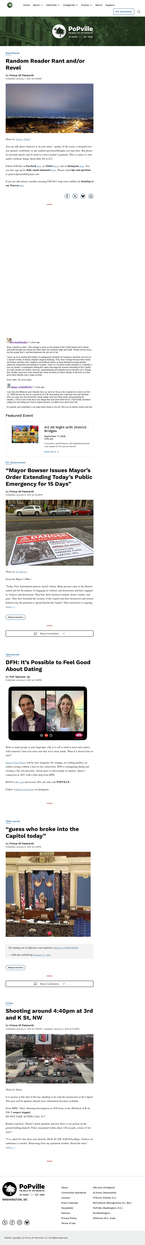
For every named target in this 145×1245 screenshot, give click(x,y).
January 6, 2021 (43, 954)
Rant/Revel (12, 53)
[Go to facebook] (12, 1222)
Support (110, 5)
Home (26, 5)
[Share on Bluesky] (83, 196)
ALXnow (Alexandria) (104, 1192)
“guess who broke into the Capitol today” (42, 832)
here (39, 166)
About (36, 5)
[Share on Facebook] (67, 196)
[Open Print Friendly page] (90, 196)
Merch (98, 5)
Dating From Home (16, 762)
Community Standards (73, 1192)
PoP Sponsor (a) (19, 676)
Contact (65, 1197)
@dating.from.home (23, 789)
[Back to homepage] (12, 5)
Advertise (51, 5)
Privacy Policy (68, 1218)
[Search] (138, 11)
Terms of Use (68, 1223)
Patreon (65, 1213)
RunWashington (101, 1213)
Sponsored (12, 654)
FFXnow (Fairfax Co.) (104, 1197)
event (21, 782)
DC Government (15, 462)
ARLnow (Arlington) (104, 1187)
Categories (69, 5)
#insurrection (15, 617)
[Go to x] (4, 1222)
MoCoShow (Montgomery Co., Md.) (112, 1202)
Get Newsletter (123, 11)
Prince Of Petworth (21, 75)
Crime (9, 1003)
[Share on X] (75, 196)
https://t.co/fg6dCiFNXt (66, 947)
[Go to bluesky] (26, 1222)
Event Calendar (69, 1202)
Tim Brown (21, 571)
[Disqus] (49, 300)
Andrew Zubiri (23, 139)
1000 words (13, 821)
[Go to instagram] (19, 1222)
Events (85, 5)
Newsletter (67, 1208)
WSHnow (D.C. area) (104, 1218)
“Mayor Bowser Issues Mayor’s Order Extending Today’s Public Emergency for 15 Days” (49, 477)
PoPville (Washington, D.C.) (108, 1208)
